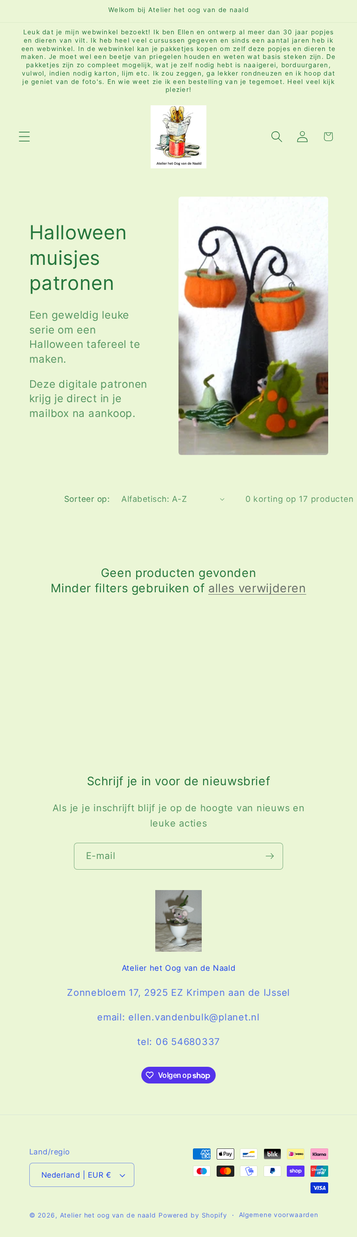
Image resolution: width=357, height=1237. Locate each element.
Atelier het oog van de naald (108, 1215)
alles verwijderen (257, 588)
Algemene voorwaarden (279, 1214)
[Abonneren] (270, 856)
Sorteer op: (87, 499)
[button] (24, 136)
